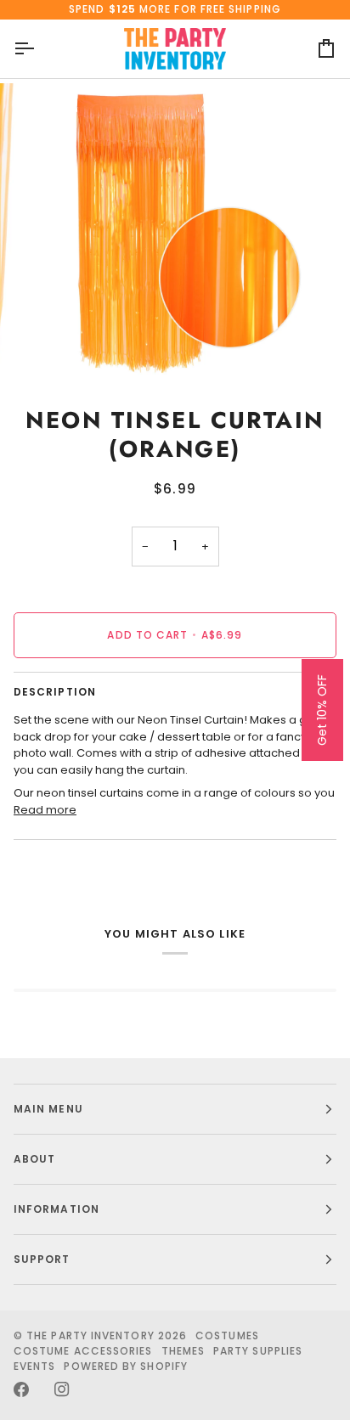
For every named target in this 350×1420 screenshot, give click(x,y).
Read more (45, 810)
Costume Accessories (83, 1351)
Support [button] (42, 1259)
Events (34, 1366)
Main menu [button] (48, 1109)
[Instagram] (62, 1389)
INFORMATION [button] (56, 1209)
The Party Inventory (90, 1335)
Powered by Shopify (125, 1366)
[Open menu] (39, 49)
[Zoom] (58, 348)
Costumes (227, 1335)
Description (55, 692)
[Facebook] (21, 1389)
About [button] (34, 1159)
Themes (183, 1351)
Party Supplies (257, 1351)
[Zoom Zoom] (175, 231)
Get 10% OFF (321, 710)
